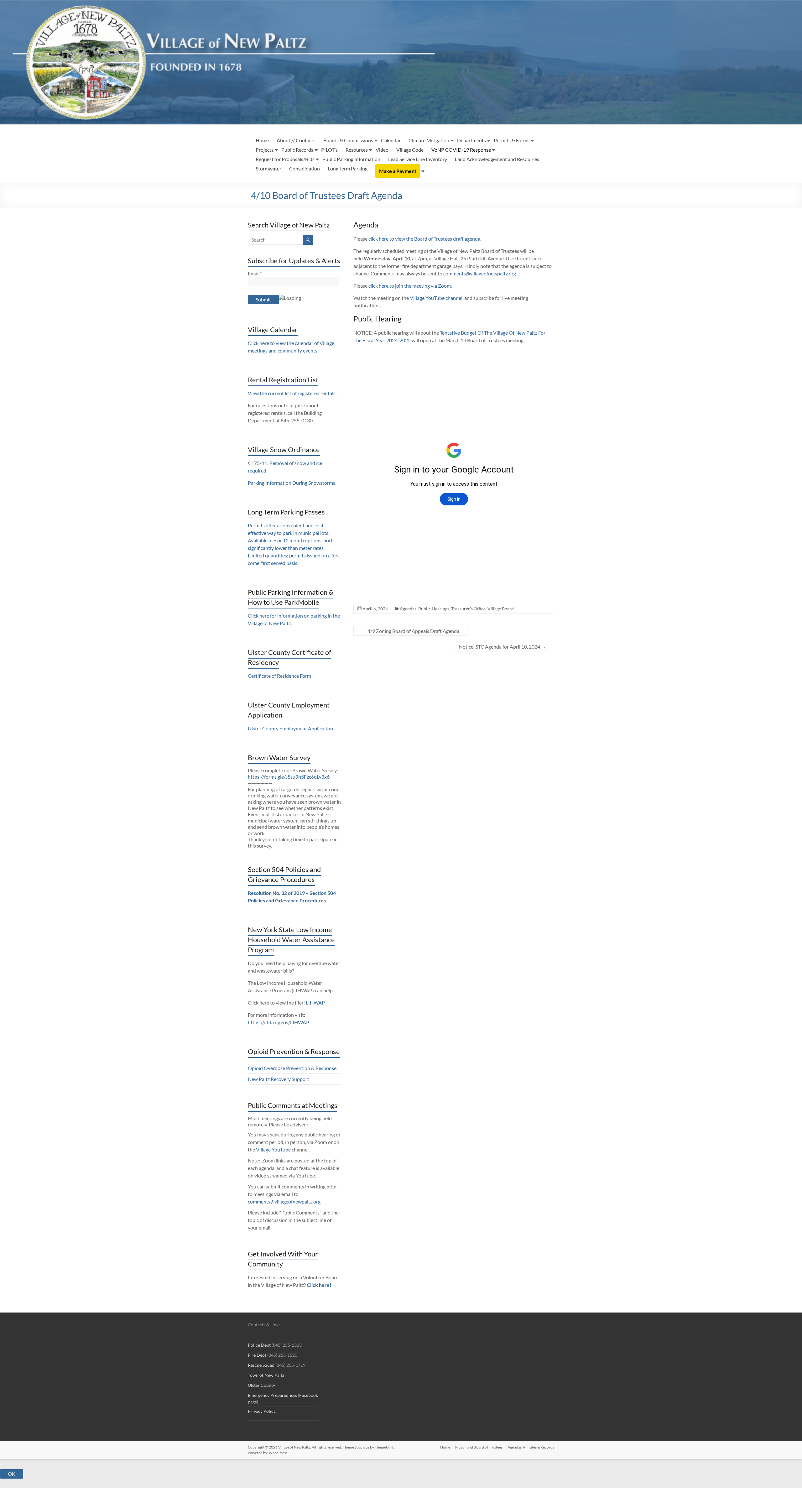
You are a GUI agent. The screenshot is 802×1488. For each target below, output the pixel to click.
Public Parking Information (351, 159)
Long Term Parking (347, 168)
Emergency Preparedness (272, 1395)
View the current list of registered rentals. (292, 393)
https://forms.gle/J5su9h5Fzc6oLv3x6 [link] (289, 777)
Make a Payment (397, 171)
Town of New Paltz (266, 1375)
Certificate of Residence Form (279, 676)
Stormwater (268, 168)
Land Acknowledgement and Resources (497, 159)
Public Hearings (433, 608)
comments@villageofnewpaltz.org (479, 273)
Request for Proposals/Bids (285, 159)
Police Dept (259, 1345)
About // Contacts (296, 140)
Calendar (391, 140)
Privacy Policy (262, 1411)
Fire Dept (257, 1355)
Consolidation (304, 168)
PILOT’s (329, 150)
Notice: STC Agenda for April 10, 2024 (502, 647)
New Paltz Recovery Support (278, 1079)
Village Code (410, 150)
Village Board (500, 608)
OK (11, 1474)
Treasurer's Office (468, 608)
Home (262, 140)
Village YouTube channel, (436, 298)
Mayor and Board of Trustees (479, 1447)
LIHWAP (315, 1002)
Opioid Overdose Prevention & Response (292, 1068)
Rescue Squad (261, 1365)
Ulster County (261, 1385)
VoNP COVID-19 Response (461, 150)
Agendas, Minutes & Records (531, 1447)
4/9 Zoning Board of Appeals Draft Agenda (410, 631)
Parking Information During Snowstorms (291, 483)
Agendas (408, 608)
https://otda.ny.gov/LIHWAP (278, 1022)
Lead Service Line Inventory (417, 159)
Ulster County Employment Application (290, 728)
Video (382, 150)
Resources (357, 150)
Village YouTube (273, 1149)
